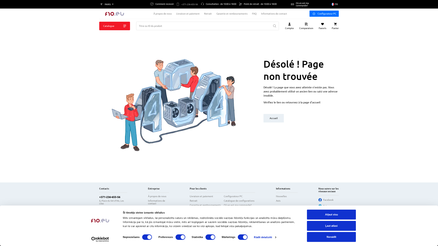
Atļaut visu (331, 214)
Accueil (274, 118)
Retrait (208, 13)
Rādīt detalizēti (263, 237)
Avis (278, 200)
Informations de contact (274, 13)
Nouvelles (281, 196)
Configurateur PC (327, 13)
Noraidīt (331, 236)
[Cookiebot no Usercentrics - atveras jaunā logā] (100, 239)
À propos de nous (162, 13)
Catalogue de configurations (239, 200)
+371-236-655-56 (109, 197)
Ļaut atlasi (331, 225)
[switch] (180, 237)
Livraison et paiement (188, 13)
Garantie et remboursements (232, 13)
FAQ (254, 13)
